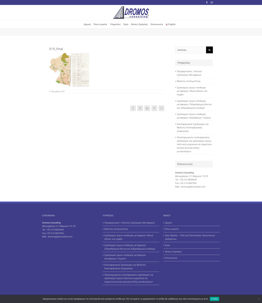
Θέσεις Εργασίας (173, 251)
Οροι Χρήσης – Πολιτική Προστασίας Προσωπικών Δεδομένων (190, 237)
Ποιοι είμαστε (172, 229)
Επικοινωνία (171, 258)
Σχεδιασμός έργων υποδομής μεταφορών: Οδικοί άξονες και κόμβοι (192, 91)
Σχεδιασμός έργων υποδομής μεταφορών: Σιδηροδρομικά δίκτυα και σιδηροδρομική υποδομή (194, 104)
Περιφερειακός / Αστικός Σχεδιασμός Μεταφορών (129, 222)
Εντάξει (214, 299)
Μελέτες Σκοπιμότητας (189, 81)
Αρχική (168, 222)
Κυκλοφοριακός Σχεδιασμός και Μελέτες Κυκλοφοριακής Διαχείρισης (193, 127)
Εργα (167, 245)
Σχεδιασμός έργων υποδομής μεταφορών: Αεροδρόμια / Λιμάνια (125, 257)
